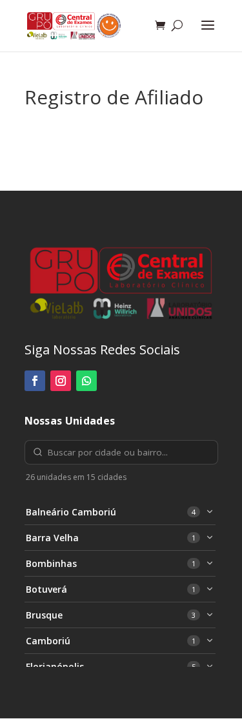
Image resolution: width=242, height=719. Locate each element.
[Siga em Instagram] (60, 380)
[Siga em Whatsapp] (86, 380)
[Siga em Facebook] (35, 380)
